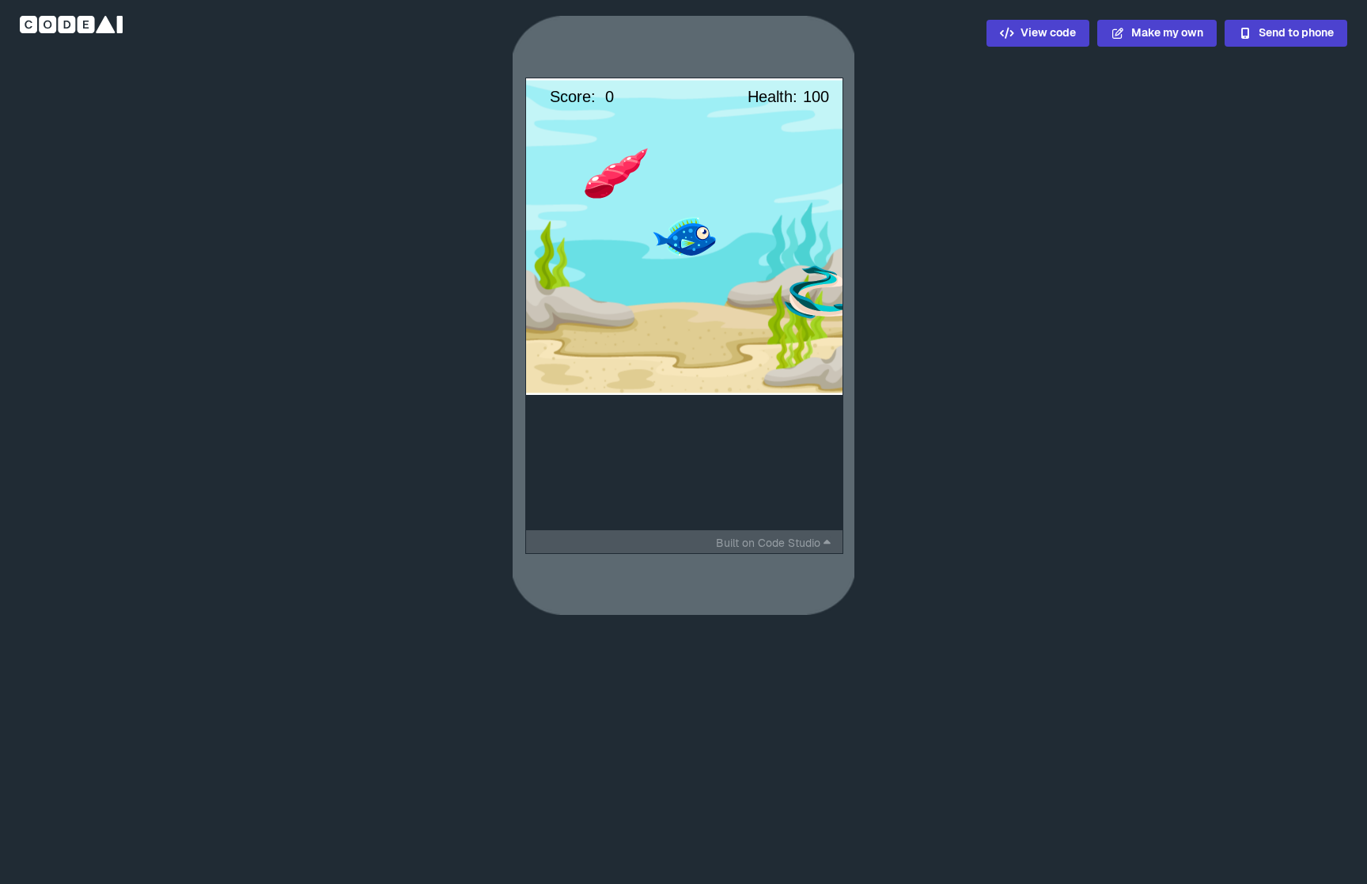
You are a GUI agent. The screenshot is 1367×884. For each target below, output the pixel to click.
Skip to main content (458, 52)
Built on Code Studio (768, 543)
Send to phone (1296, 32)
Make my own (1167, 32)
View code (1048, 32)
